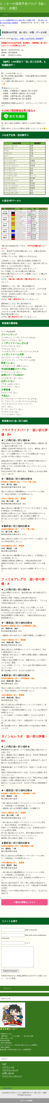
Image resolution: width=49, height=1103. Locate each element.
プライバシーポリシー (12, 1076)
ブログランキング (10, 1070)
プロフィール (8, 1067)
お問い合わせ (8, 1073)
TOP (4, 1064)
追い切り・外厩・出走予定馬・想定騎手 (27, 39)
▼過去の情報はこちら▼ (24, 902)
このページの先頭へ (26, 1100)
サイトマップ (7, 1088)
